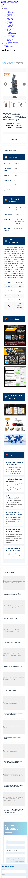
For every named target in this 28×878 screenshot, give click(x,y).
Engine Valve (10, 18)
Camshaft (9, 16)
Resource (6, 38)
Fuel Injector (10, 25)
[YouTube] (4, 4)
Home (5, 8)
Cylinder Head (10, 12)
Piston (8, 11)
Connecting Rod (11, 15)
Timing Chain (10, 21)
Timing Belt (10, 19)
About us (6, 45)
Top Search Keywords (12, 42)
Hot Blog (9, 40)
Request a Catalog (8, 46)
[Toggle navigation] (2, 5)
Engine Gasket (10, 28)
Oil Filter (9, 31)
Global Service (10, 39)
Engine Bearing (11, 36)
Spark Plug (9, 26)
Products (6, 9)
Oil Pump (9, 22)
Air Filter (9, 29)
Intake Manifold (11, 35)
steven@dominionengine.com (9, 2)
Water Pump (10, 23)
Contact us (6, 43)
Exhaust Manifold (11, 33)
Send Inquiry (14, 139)
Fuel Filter (9, 32)
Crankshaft (9, 14)
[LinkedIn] (2, 4)
